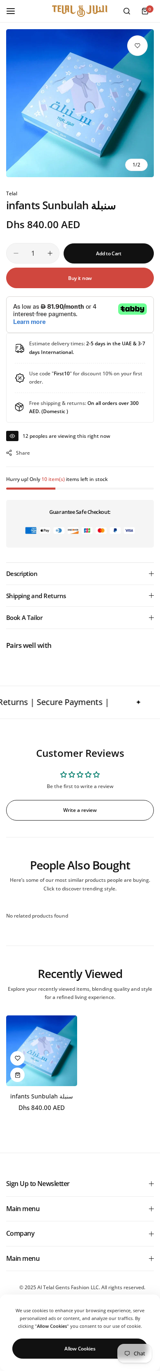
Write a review (80, 810)
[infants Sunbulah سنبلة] (41, 1051)
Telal (11, 193)
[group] (80, 103)
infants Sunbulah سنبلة (41, 1096)
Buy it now (80, 278)
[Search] (127, 11)
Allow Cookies (79, 1348)
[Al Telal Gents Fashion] (80, 11)
